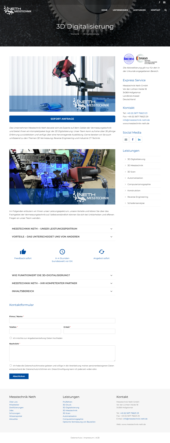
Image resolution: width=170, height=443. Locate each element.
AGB (97, 438)
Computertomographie (139, 184)
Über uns (13, 402)
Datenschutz (76, 438)
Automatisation (135, 178)
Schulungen (14, 413)
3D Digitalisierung (136, 159)
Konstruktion (134, 190)
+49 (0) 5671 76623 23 (137, 113)
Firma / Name (16, 316)
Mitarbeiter (14, 405)
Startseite (75, 34)
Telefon (13, 327)
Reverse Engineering (138, 197)
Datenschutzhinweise (34, 366)
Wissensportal (15, 416)
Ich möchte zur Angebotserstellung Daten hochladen (37, 338)
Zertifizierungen (16, 407)
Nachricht (14, 344)
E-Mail (67, 327)
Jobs (11, 410)
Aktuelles (13, 419)
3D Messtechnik (135, 165)
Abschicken (19, 376)
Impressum (89, 438)
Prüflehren (67, 402)
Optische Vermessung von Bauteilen (79, 422)
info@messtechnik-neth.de (136, 120)
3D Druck (67, 405)
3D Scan (131, 171)
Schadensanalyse (136, 203)
